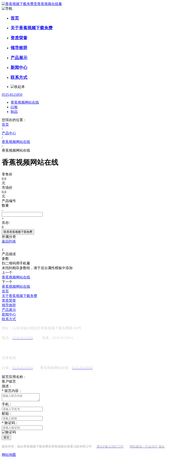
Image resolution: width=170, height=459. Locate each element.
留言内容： (12, 391)
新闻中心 (19, 67)
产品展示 (19, 57)
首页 (15, 18)
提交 (6, 437)
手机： (7, 404)
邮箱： (7, 413)
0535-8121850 (12, 94)
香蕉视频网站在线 (25, 102)
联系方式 (19, 77)
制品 (14, 112)
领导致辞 (19, 47)
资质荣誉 (19, 37)
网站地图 (9, 455)
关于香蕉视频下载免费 (32, 27)
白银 (14, 107)
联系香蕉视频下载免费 (18, 231)
